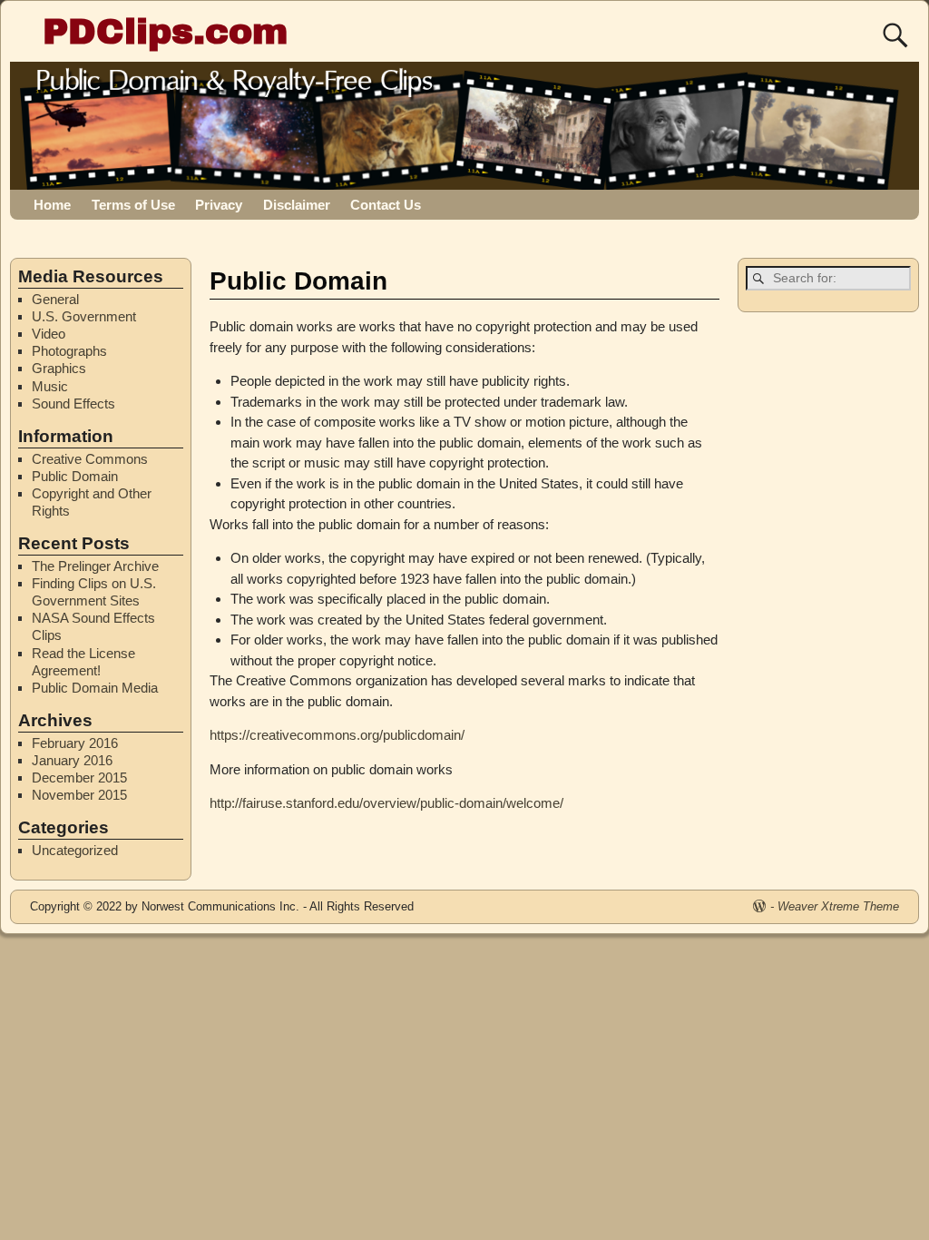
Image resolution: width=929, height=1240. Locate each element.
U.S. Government (84, 316)
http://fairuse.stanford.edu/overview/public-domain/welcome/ (386, 803)
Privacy (218, 204)
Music (50, 386)
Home (52, 204)
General (55, 299)
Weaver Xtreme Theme (838, 906)
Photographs (69, 351)
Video (48, 333)
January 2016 (72, 760)
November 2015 (79, 794)
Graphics (59, 368)
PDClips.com (165, 31)
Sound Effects (73, 403)
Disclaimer (296, 204)
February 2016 (75, 743)
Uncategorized (75, 850)
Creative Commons (90, 459)
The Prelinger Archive (95, 566)
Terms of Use (133, 204)
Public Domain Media (95, 687)
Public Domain (75, 476)
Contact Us (385, 204)
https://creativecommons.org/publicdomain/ (337, 735)
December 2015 (79, 777)
